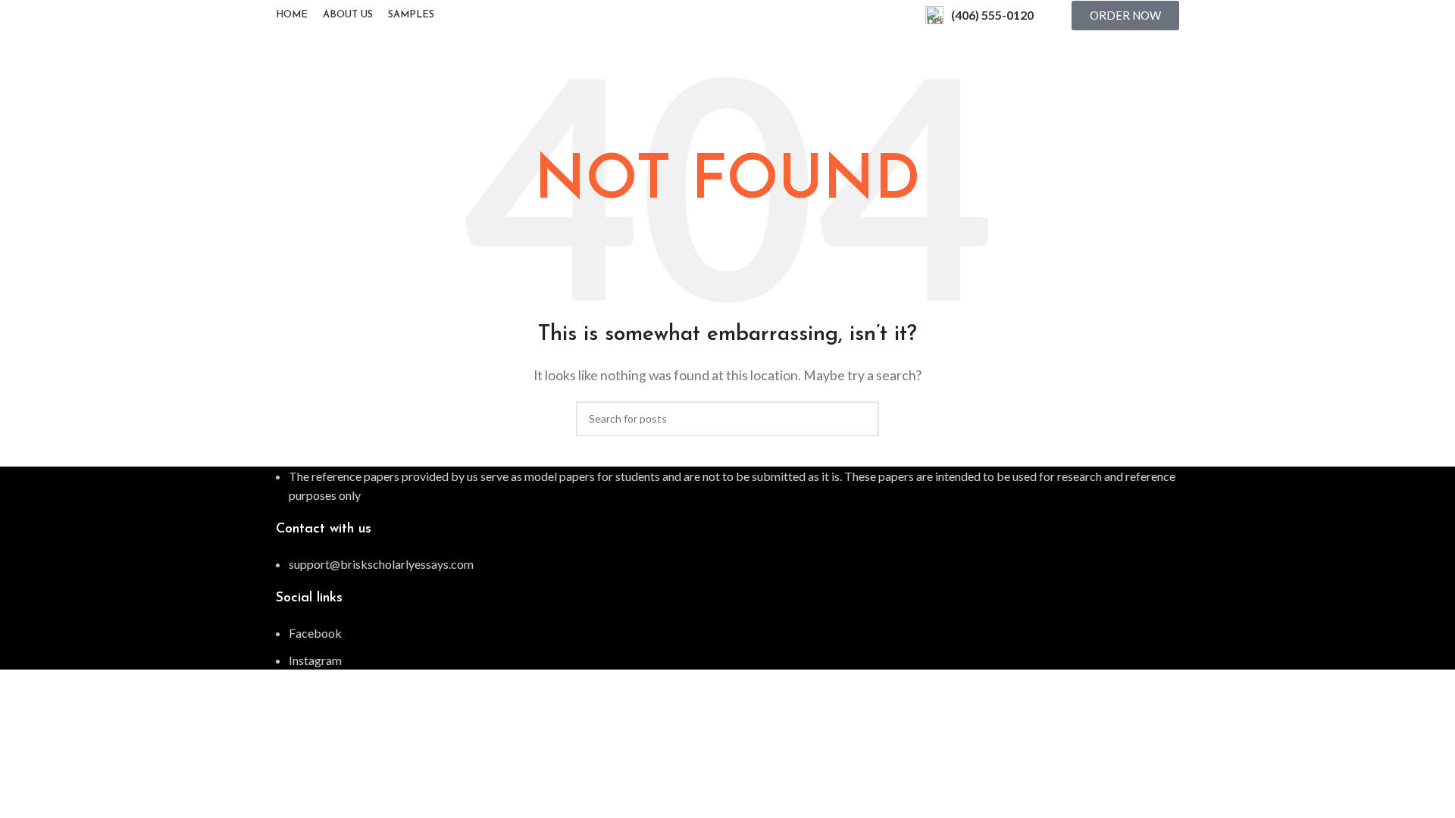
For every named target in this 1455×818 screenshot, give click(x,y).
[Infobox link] (979, 15)
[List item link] (727, 564)
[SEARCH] (861, 418)
